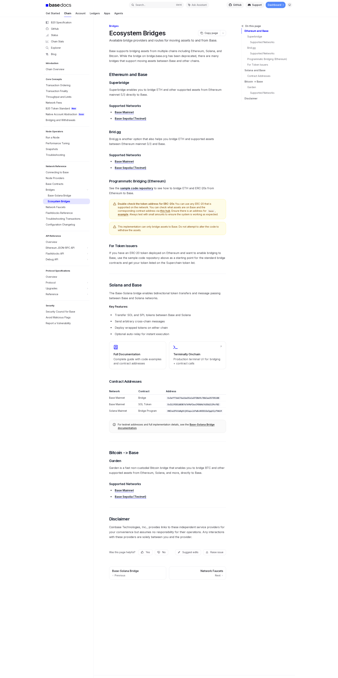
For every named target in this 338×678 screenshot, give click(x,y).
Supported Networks (262, 42)
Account (81, 13)
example (123, 214)
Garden (251, 87)
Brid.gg (251, 47)
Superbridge (254, 36)
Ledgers (95, 13)
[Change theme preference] (289, 5)
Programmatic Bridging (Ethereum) (267, 59)
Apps (107, 13)
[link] (137, 355)
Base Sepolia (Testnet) (130, 118)
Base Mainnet (124, 112)
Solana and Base (255, 70)
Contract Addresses (258, 75)
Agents (118, 13)
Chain (67, 13)
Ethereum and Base (256, 30)
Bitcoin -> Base (254, 81)
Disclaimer (251, 98)
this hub (165, 210)
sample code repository (136, 188)
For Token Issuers (257, 64)
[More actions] (223, 33)
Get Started (53, 13)
